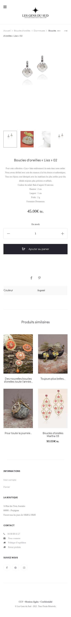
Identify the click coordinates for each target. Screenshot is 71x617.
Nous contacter (14, 538)
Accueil (7, 30)
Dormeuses (39, 30)
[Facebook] (6, 567)
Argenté (41, 290)
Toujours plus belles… (52, 378)
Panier (6, 487)
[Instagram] (24, 567)
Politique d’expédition (17, 542)
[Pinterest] (15, 567)
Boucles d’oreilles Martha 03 (53, 435)
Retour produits (14, 547)
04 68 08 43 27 (14, 534)
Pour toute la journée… (18, 433)
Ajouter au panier (38, 249)
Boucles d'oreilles (22, 30)
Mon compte (9, 480)
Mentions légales (32, 602)
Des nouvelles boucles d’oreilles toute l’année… (18, 380)
